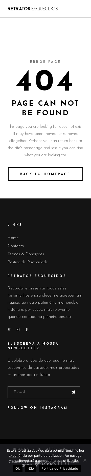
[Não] (84, 460)
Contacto (16, 246)
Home (13, 238)
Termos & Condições (26, 254)
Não (31, 468)
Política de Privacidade (28, 262)
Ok (17, 468)
